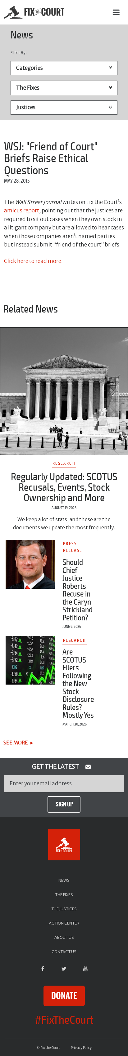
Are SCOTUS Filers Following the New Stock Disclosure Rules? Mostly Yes (78, 683)
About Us (64, 937)
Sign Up (64, 804)
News (64, 880)
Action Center (64, 923)
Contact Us (64, 951)
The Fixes (64, 894)
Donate (64, 996)
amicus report (21, 210)
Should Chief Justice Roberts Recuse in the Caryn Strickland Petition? (77, 590)
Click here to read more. (33, 261)
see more (15, 742)
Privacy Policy (81, 1048)
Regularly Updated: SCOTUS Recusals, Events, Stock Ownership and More (64, 487)
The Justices (64, 908)
